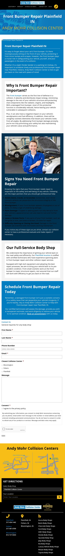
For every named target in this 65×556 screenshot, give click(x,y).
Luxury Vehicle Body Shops (48, 547)
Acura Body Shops (45, 520)
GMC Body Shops (44, 532)
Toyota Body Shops (45, 552)
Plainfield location (43, 255)
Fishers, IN (25, 523)
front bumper (16, 95)
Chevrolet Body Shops (46, 526)
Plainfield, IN (26, 520)
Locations (11, 6)
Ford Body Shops (44, 529)
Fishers (6, 368)
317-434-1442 (11, 522)
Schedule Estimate (30, 6)
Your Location (8, 494)
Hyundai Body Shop (45, 538)
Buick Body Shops (45, 523)
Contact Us (42, 6)
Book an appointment (36, 313)
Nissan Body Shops (45, 550)
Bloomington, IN (27, 526)
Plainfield (6, 371)
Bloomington (8, 365)
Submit (3, 435)
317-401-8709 (11, 529)
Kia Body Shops (44, 544)
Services (19, 6)
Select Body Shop (9, 486)
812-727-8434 (11, 535)
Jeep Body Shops (44, 541)
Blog (50, 6)
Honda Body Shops (45, 535)
